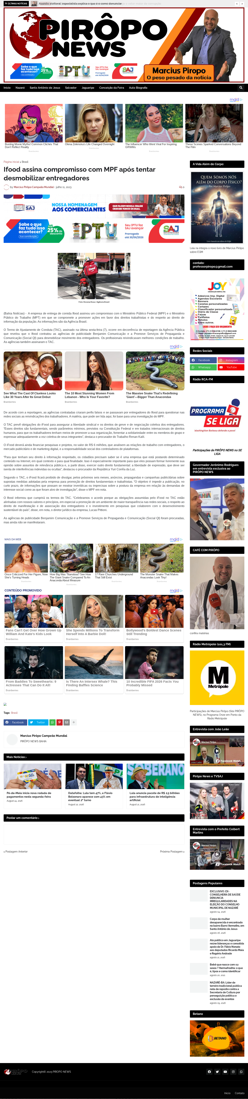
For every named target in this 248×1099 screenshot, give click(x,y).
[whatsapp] (241, 1072)
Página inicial (11, 162)
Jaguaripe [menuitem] (88, 87)
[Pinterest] (59, 722)
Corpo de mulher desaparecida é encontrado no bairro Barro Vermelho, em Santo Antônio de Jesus (227, 924)
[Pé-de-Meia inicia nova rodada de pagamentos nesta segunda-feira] (32, 776)
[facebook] (209, 1072)
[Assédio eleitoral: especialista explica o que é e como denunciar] (33, 3)
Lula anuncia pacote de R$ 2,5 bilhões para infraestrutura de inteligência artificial (155, 796)
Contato (239, 1093)
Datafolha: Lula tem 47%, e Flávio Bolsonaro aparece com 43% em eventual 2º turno (90, 796)
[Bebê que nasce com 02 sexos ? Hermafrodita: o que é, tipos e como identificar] (199, 969)
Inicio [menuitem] (7, 87)
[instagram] (233, 1072)
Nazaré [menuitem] (20, 87)
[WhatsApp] (52, 722)
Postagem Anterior (16, 851)
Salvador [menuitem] (71, 87)
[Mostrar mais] (74, 722)
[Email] (67, 722)
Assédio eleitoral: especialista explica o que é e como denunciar (79, 3)
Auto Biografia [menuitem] (138, 87)
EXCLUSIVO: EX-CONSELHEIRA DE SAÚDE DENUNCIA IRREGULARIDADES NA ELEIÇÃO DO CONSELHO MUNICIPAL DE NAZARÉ (225, 899)
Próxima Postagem (171, 851)
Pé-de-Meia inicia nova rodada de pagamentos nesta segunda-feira (29, 794)
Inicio (227, 1093)
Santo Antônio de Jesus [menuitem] (45, 87)
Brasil (25, 162)
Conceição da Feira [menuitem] (111, 87)
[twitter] (217, 1072)
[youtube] (225, 1072)
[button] (237, 4)
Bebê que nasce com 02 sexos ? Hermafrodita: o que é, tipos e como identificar (226, 968)
